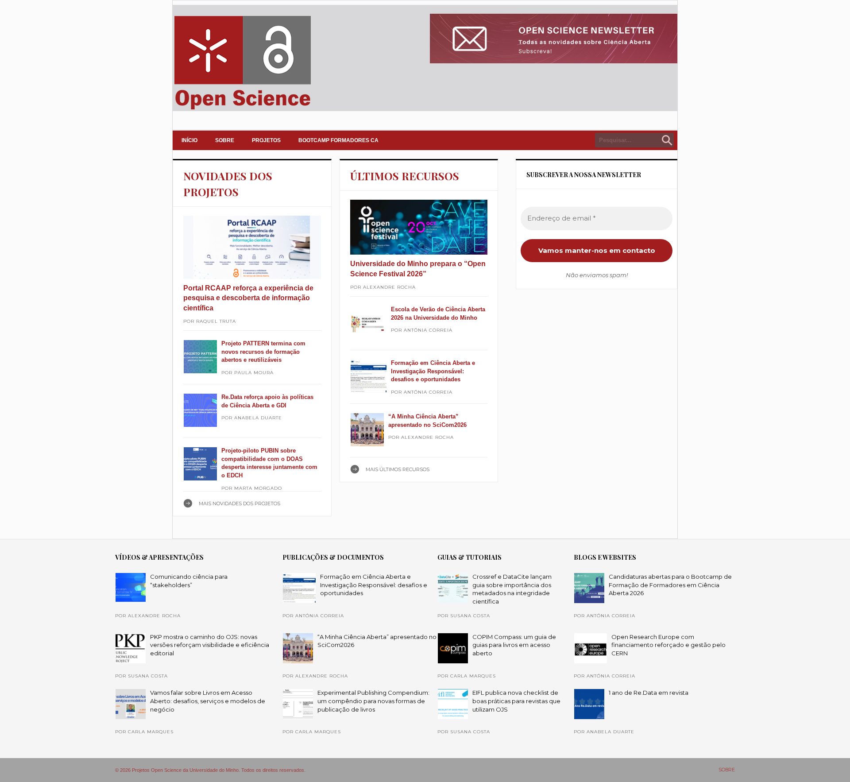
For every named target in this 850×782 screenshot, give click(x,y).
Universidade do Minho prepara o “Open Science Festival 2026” (418, 268)
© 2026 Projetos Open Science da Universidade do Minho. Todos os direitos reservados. (210, 770)
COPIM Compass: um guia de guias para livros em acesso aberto (514, 645)
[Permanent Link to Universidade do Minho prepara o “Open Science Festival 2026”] (419, 227)
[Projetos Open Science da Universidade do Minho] (242, 109)
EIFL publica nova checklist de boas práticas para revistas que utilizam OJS (516, 700)
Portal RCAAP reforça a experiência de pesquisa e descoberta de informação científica (248, 298)
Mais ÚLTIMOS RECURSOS (397, 469)
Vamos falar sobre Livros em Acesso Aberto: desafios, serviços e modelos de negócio (207, 700)
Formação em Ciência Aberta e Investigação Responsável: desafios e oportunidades (433, 371)
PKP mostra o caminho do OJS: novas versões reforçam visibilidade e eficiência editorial (209, 645)
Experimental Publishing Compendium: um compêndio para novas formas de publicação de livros (373, 700)
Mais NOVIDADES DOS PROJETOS (239, 503)
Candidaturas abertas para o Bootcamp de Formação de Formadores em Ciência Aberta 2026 (670, 584)
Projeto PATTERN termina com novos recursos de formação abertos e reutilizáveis (263, 351)
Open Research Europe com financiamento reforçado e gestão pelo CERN (668, 645)
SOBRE (224, 140)
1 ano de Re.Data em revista (648, 692)
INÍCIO (189, 140)
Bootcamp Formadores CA (338, 140)
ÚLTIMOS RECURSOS (404, 176)
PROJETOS (266, 140)
